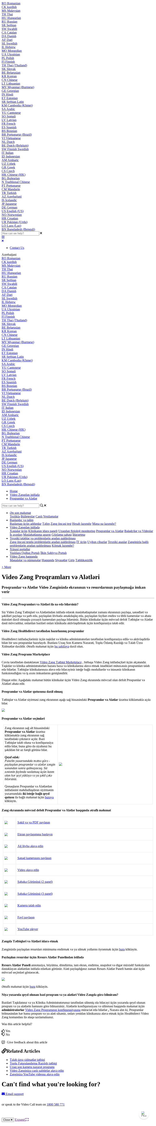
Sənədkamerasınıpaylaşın (34, 858)
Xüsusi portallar (20, 549)
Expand (20, 1119)
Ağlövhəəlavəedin (30, 846)
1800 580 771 (56, 1104)
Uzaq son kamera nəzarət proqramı (32, 1067)
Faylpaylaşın (26, 917)
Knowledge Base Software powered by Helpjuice (78, 1115)
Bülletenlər (28, 516)
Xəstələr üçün (18, 531)
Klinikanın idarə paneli (42, 531)
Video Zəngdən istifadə (25, 494)
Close (7, 1119)
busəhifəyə (61, 646)
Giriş (71, 560)
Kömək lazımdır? (63, 545)
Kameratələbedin (29, 905)
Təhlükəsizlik (84, 560)
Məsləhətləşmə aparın (37, 534)
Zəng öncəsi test (61, 523)
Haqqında (48, 560)
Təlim (46, 523)
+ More (6, 567)
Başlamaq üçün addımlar (25, 523)
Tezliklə (15, 516)
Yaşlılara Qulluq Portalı (25, 553)
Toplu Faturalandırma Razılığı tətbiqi (33, 1063)
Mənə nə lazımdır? (104, 523)
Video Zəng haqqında (24, 556)
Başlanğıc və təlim (21, 520)
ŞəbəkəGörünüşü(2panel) (35, 881)
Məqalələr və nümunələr (25, 560)
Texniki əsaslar (117, 542)
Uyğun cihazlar (97, 542)
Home (14, 491)
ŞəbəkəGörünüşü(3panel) (35, 893)
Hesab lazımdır (81, 523)
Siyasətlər (61, 560)
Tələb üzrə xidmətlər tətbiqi (27, 1059)
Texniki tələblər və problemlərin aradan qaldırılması (43, 538)
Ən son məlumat (20, 513)
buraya (49, 797)
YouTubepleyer (27, 929)
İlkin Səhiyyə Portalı (53, 553)
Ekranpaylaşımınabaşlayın (35, 834)
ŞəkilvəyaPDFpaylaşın (33, 822)
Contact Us (17, 247)
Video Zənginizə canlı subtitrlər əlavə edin (37, 1070)
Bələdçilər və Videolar (138, 531)
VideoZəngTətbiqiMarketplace (61, 662)
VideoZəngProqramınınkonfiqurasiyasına (52, 1010)
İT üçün (81, 542)
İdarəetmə (79, 534)
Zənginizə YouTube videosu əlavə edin (35, 1074)
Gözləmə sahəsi (62, 534)
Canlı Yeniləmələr (47, 516)
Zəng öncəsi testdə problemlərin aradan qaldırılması (43, 542)
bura (122, 949)
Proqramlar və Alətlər (23, 498)
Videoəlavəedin (28, 870)
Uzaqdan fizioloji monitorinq (76, 531)
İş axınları (16, 534)
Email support (14, 1094)
